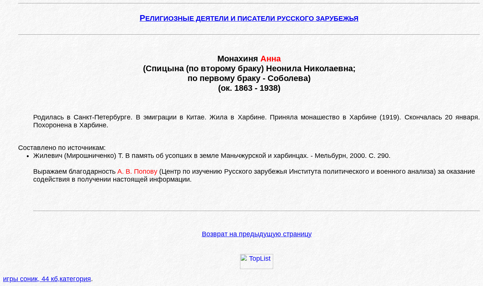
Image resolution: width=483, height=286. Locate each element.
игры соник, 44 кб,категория (47, 279)
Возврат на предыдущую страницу (257, 234)
